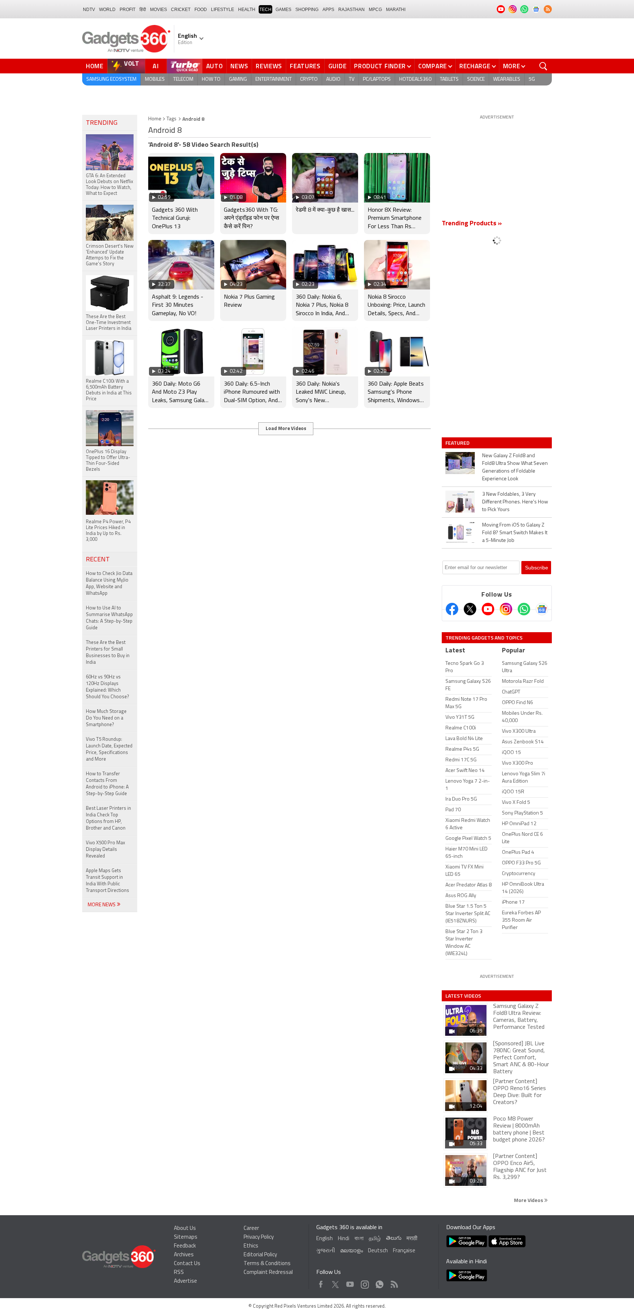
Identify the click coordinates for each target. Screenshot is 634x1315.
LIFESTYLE (222, 9)
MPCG (375, 9)
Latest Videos (463, 995)
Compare (432, 66)
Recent (98, 560)
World (107, 9)
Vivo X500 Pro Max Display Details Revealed (105, 850)
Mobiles (155, 79)
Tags (171, 119)
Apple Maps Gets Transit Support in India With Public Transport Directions (107, 880)
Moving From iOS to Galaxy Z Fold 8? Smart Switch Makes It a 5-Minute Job (514, 532)
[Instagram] (506, 609)
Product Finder (380, 66)
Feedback (185, 1246)
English (324, 1239)
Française (404, 1251)
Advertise (185, 1281)
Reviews (269, 66)
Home (94, 66)
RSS (179, 1272)
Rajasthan (351, 9)
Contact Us (187, 1264)
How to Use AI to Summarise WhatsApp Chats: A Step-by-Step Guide (109, 618)
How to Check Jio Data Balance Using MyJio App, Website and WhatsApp (109, 583)
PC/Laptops (377, 79)
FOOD (200, 9)
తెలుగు (393, 1238)
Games (283, 9)
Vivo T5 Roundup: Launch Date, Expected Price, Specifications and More (109, 749)
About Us (185, 1228)
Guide (337, 66)
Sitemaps (185, 1237)
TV (351, 79)
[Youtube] (488, 609)
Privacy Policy (259, 1237)
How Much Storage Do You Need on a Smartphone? (106, 718)
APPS (328, 9)
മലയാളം (351, 1251)
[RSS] (548, 9)
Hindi (343, 1239)
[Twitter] (470, 609)
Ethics (251, 1246)
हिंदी (142, 9)
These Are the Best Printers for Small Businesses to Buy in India (108, 652)
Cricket (180, 9)
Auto (214, 66)
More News (102, 905)
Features (305, 66)
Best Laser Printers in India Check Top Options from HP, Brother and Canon (108, 818)
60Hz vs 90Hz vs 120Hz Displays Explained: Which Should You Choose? (107, 687)
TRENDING (101, 123)
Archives (184, 1255)
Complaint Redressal (268, 1272)
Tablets (449, 79)
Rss (394, 1282)
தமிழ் (375, 1239)
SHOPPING (306, 9)
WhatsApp (379, 1282)
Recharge (475, 66)
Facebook (320, 1282)
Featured (458, 443)
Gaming (238, 79)
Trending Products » (472, 224)
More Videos (529, 1200)
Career (251, 1228)
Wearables (506, 79)
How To (211, 79)
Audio (333, 79)
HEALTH (246, 9)
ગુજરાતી (325, 1251)
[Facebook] (452, 609)
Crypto (309, 79)
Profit (127, 9)
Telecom (183, 79)
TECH (265, 9)
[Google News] (542, 609)
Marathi (395, 9)
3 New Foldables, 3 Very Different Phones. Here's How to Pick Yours (515, 502)
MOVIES (158, 9)
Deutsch (378, 1251)
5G (532, 79)
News (239, 66)
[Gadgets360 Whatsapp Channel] (524, 609)
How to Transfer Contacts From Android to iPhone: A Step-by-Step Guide (107, 784)
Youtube (350, 1282)
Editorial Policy (260, 1255)
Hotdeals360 (415, 79)
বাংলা (359, 1239)
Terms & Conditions (267, 1264)
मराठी (412, 1239)
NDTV (89, 9)
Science (476, 79)
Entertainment (273, 79)
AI (156, 66)
